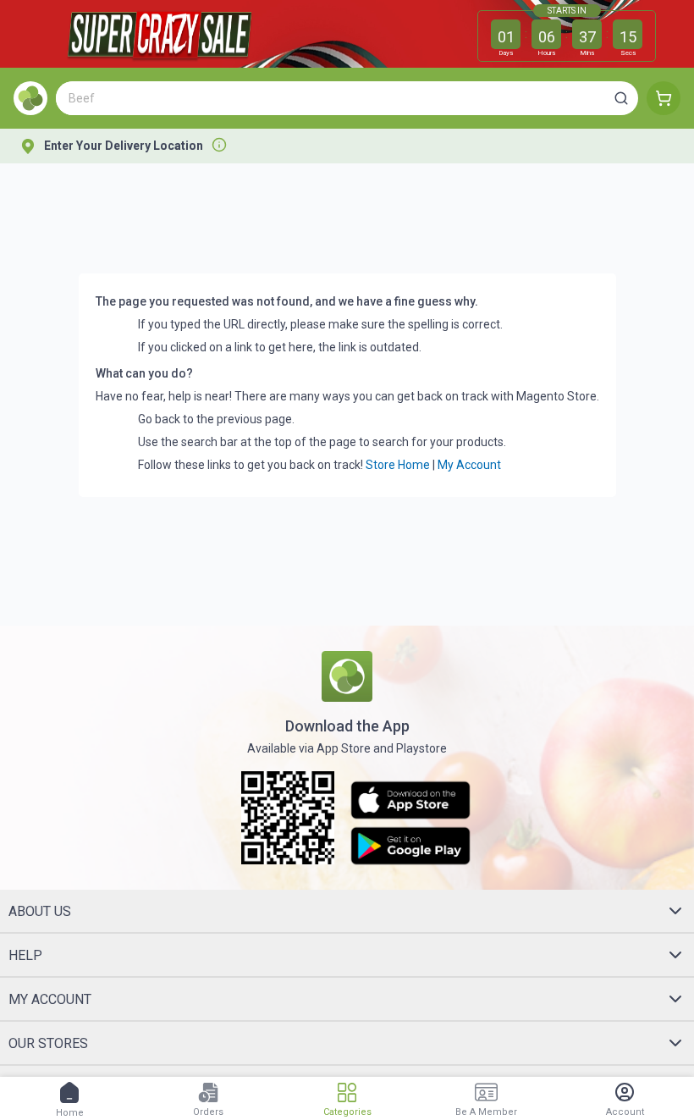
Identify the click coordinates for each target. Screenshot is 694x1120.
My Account (469, 465)
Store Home (398, 465)
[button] (621, 98)
